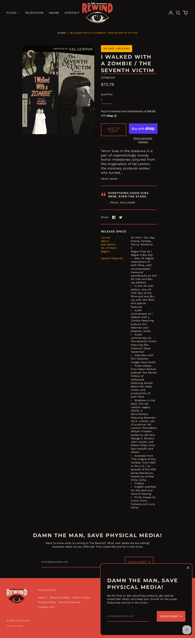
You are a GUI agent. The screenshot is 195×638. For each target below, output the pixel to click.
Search (42, 597)
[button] (178, 13)
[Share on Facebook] (114, 217)
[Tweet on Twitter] (120, 217)
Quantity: (107, 94)
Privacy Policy (47, 602)
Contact (72, 12)
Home (61, 32)
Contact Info (46, 606)
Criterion (108, 77)
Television (34, 12)
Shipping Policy (60, 597)
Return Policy (81, 597)
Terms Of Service (70, 602)
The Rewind (23, 620)
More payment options (142, 140)
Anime (54, 12)
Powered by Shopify (15, 626)
